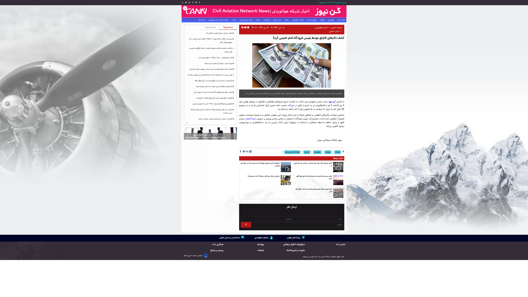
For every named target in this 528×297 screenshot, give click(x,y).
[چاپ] (242, 28)
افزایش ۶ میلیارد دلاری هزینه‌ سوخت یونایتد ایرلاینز (215, 119)
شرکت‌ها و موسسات (246, 20)
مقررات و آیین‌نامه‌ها (296, 250)
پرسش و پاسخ (216, 250)
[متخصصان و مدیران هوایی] (210, 133)
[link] (199, 2)
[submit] (246, 225)
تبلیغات (260, 250)
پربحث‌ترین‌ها (210, 27)
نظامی (234, 20)
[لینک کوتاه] (248, 28)
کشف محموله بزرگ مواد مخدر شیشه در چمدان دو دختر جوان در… (313, 164)
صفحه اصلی (341, 20)
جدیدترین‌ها (228, 27)
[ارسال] (245, 28)
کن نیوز (307, 152)
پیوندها (260, 244)
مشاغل (258, 20)
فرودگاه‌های (250, 119)
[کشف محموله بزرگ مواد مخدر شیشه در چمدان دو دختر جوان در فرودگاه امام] (338, 167)
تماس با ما (340, 244)
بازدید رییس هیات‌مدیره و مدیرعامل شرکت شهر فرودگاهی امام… (314, 177)
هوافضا (322, 20)
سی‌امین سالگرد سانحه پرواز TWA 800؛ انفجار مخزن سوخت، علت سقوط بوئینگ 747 (210, 41)
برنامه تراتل (202, 20)
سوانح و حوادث (312, 20)
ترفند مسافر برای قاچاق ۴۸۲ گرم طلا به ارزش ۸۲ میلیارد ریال (213, 92)
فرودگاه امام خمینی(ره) (292, 152)
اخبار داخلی (334, 31)
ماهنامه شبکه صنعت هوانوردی (218, 20)
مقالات (286, 20)
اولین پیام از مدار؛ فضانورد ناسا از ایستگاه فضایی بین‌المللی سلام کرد (210, 75)
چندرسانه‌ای (277, 20)
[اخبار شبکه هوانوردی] (264, 11)
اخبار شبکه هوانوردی (314, 257)
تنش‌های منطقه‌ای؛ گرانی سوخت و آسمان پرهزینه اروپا (214, 86)
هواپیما (328, 152)
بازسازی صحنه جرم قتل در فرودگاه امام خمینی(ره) (264, 176)
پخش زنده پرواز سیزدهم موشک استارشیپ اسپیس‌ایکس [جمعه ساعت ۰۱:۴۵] (211, 111)
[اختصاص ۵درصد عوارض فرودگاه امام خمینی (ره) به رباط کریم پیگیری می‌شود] (286, 167)
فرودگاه (291, 105)
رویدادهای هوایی (293, 237)
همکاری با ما (217, 244)
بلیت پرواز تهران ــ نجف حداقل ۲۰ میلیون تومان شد (215, 57)
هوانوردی (331, 20)
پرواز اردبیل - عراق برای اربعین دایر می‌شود (218, 63)
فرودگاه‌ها (267, 20)
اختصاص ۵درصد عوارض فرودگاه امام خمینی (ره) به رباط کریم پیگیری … (260, 164)
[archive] (187, 123)
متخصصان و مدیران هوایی (229, 237)
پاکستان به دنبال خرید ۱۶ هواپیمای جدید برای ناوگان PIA (213, 80)
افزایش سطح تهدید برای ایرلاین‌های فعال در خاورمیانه (214, 98)
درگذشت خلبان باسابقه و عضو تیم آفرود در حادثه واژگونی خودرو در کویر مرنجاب (210, 50)
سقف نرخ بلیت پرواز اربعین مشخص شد (219, 33)
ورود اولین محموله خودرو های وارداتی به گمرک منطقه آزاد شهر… (313, 190)
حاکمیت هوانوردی (298, 20)
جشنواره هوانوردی (261, 237)
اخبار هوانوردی (321, 28)
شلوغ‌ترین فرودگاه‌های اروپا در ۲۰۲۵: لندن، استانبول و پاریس (212, 103)
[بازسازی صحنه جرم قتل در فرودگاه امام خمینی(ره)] (286, 180)
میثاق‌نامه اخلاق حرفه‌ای (294, 244)
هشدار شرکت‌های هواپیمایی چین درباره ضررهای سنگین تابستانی (210, 69)
